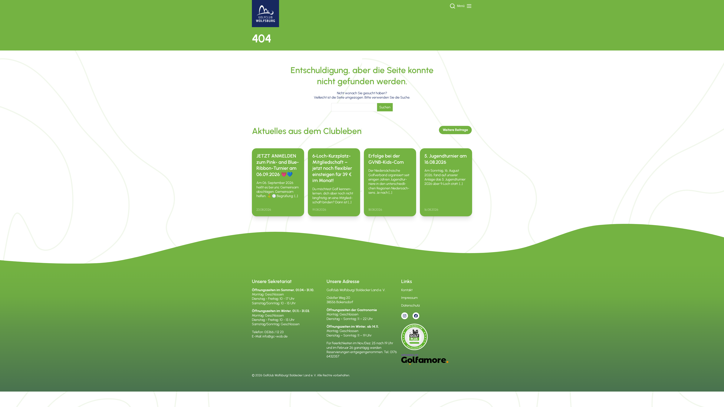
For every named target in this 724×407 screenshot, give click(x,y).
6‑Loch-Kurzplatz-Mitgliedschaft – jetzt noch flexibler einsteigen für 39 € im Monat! (332, 168)
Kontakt (407, 290)
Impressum (409, 298)
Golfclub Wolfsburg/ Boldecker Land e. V (289, 375)
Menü (461, 6)
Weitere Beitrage (455, 130)
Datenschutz (410, 305)
